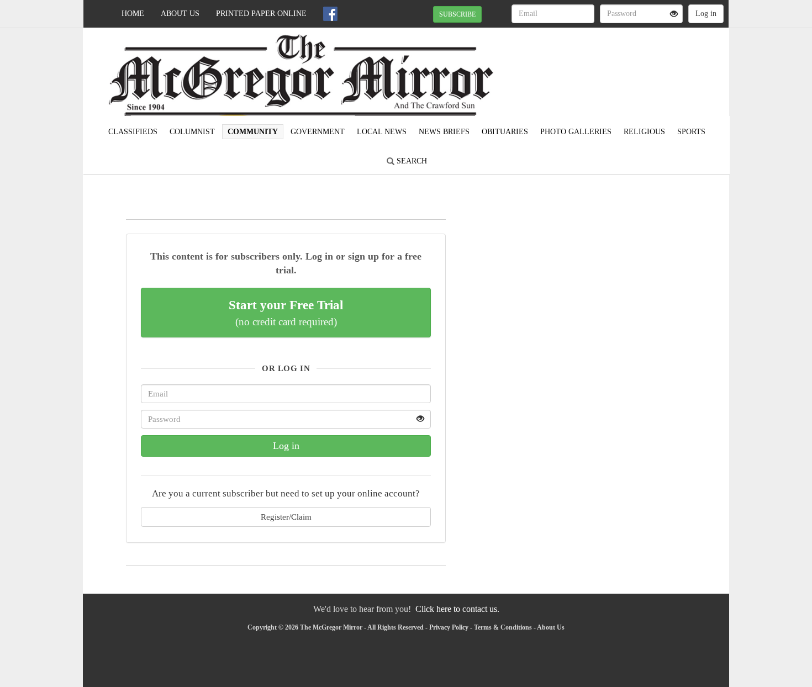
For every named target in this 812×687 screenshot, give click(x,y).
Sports (691, 132)
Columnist (192, 132)
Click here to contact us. (457, 609)
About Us (180, 13)
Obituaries (505, 132)
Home (133, 13)
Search (410, 161)
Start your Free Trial (286, 312)
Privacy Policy (448, 627)
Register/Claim (286, 516)
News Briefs (444, 132)
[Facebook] (330, 14)
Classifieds (132, 132)
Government (318, 132)
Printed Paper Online (261, 13)
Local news (382, 132)
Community (253, 132)
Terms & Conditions (503, 627)
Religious (644, 132)
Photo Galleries (575, 132)
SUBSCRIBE (457, 14)
